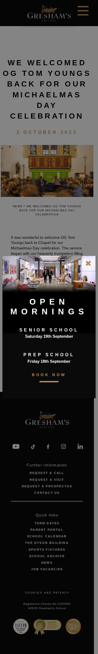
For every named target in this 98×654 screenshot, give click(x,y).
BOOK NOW (49, 375)
